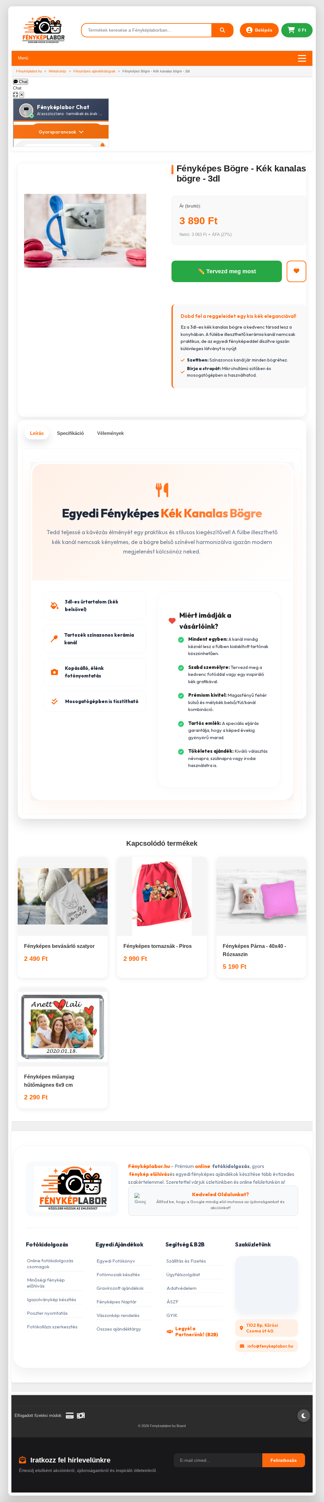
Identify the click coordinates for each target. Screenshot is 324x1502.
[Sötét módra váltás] (303, 1415)
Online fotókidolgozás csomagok (50, 1264)
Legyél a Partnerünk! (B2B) (196, 1332)
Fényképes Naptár (117, 1302)
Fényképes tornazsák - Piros (157, 946)
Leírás (37, 433)
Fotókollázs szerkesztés (52, 1327)
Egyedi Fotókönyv (116, 1261)
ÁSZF (172, 1302)
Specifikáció (70, 433)
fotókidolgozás (231, 1166)
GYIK (172, 1315)
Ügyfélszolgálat (183, 1274)
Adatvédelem (181, 1288)
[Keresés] (223, 30)
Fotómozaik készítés (118, 1274)
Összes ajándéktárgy (119, 1329)
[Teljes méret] (15, 95)
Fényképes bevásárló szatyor (59, 946)
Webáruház (57, 71)
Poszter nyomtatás (47, 1313)
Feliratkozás (284, 1460)
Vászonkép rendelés (118, 1315)
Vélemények (110, 433)
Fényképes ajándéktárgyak (94, 71)
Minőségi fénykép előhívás (46, 1283)
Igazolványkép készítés (51, 1299)
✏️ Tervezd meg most (227, 271)
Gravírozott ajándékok (120, 1288)
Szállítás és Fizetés (186, 1261)
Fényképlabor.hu (29, 71)
